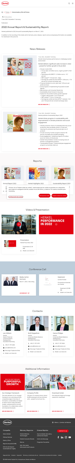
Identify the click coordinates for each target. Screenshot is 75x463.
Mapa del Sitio (6, 455)
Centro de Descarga (42, 439)
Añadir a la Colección (28, 251)
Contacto (62, 431)
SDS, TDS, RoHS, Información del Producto (27, 446)
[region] (38, 192)
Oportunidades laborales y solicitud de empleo (44, 434)
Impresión (19, 455)
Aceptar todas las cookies (59, 195)
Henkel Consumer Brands (27, 439)
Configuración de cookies (16, 196)
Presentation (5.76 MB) (28, 247)
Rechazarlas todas (44, 195)
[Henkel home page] (2, 12)
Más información (43, 104)
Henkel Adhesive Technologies (24, 434)
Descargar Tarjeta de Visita (12, 350)
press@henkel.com (10, 348)
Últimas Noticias (7, 437)
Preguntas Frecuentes (43, 442)
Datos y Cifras (7, 440)
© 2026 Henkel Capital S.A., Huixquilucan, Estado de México (19, 459)
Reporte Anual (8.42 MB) (9, 443)
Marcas (22, 442)
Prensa (7, 12)
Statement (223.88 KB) (65, 289)
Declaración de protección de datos (48, 455)
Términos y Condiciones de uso (30, 455)
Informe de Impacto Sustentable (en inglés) (9, 447)
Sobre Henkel (6, 434)
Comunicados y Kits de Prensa (20, 12)
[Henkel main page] (5, 3)
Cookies (60, 455)
